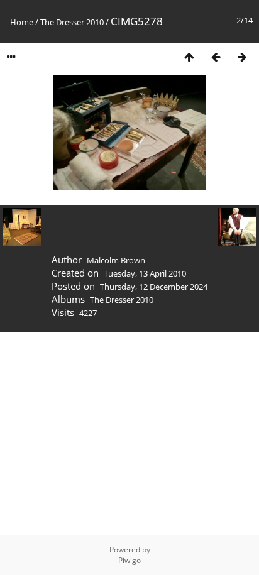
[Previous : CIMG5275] (215, 57)
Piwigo (129, 560)
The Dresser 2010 (72, 22)
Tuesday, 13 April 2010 (145, 273)
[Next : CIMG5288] (242, 57)
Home (21, 22)
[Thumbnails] (189, 57)
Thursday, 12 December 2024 (153, 286)
